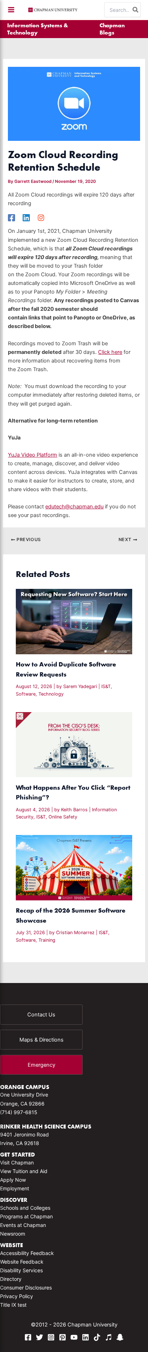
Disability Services (21, 1270)
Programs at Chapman (26, 1216)
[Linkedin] (26, 217)
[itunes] (108, 1337)
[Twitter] (39, 1337)
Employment (14, 1188)
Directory (11, 1279)
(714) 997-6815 (18, 1112)
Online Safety (62, 817)
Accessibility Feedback (27, 1253)
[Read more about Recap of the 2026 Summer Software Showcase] (74, 867)
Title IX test (13, 1305)
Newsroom (12, 1234)
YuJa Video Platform (32, 455)
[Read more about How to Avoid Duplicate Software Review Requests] (74, 621)
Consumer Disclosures (26, 1287)
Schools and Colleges (25, 1208)
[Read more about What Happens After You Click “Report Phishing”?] (74, 744)
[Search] (135, 10)
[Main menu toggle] (11, 9)
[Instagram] (41, 217)
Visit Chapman (17, 1162)
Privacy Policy (16, 1296)
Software (26, 694)
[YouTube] (74, 1337)
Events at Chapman (23, 1225)
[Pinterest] (62, 1337)
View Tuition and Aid (23, 1171)
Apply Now (13, 1180)
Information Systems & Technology (37, 29)
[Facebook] (11, 217)
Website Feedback (21, 1262)
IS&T (106, 686)
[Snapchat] (120, 1337)
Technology (51, 694)
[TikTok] (97, 1337)
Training (46, 940)
